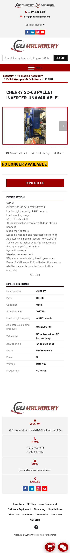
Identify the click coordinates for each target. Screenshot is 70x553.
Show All (35, 274)
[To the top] (36, 527)
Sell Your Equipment (19, 509)
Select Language (34, 24)
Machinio (51, 534)
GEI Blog (31, 503)
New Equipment (48, 503)
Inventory (18, 503)
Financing (39, 509)
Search (60, 57)
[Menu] (31, 67)
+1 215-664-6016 (36, 12)
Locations (27, 514)
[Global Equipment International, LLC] (35, 407)
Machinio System (23, 534)
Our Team (56, 514)
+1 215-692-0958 (35, 451)
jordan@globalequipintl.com (35, 469)
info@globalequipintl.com (37, 16)
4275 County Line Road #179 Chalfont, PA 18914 (35, 430)
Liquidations (55, 509)
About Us (13, 514)
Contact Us (35, 183)
